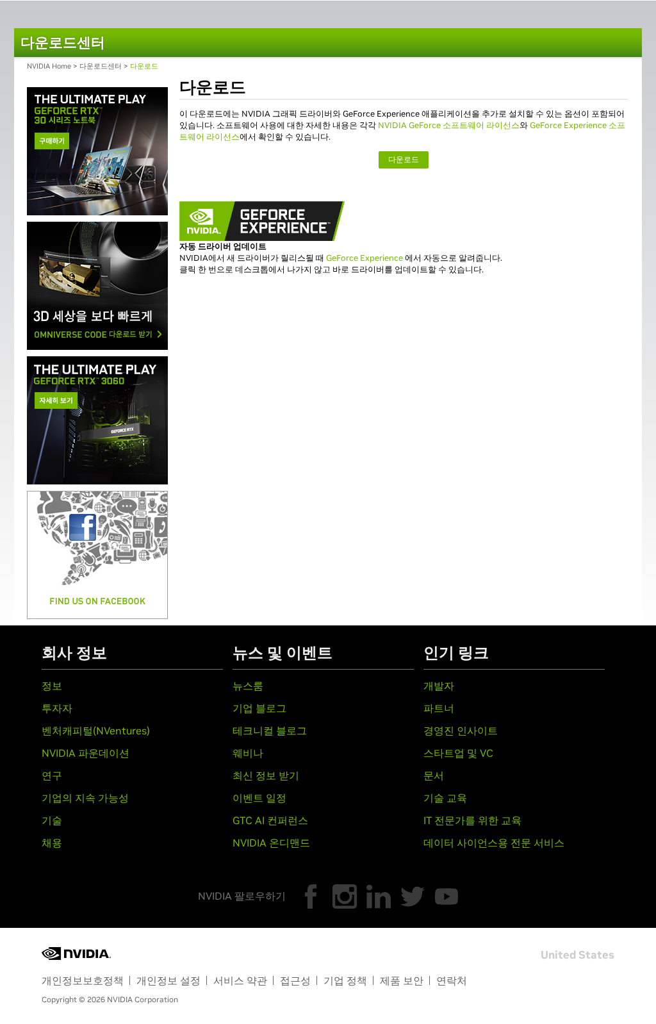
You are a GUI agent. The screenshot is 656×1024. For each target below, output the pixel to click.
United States (577, 955)
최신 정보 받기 (266, 775)
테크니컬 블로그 (270, 730)
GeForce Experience (364, 257)
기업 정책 (345, 980)
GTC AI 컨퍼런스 (270, 820)
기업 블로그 (259, 708)
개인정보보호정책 (83, 980)
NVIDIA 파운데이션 (85, 753)
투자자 (57, 708)
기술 (52, 820)
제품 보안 (401, 980)
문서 (433, 775)
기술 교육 (445, 797)
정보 (52, 685)
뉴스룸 (248, 685)
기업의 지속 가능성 (85, 797)
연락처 (451, 980)
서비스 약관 (240, 980)
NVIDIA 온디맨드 (271, 842)
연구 (52, 775)
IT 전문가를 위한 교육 (472, 820)
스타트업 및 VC (458, 753)
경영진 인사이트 (460, 730)
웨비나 (248, 753)
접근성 (295, 980)
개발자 (438, 685)
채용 (52, 842)
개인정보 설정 (168, 980)
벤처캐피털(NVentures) (96, 730)
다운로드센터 (100, 66)
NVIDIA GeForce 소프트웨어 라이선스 (449, 125)
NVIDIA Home (49, 66)
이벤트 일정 (259, 797)
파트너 (438, 708)
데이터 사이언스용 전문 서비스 (493, 842)
